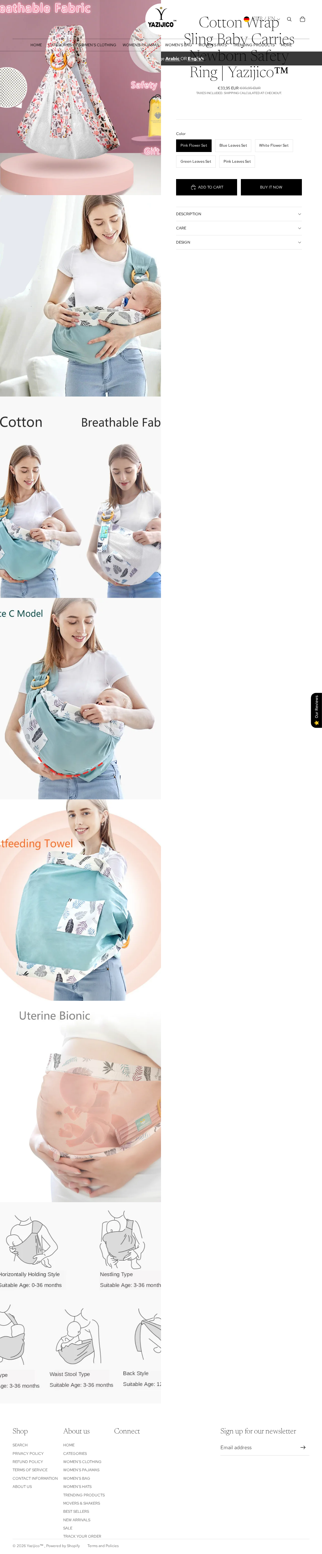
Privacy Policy (28, 1453)
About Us (22, 1486)
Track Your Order (82, 1536)
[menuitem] (286, 45)
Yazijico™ (35, 1545)
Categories (75, 1453)
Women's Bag (76, 1478)
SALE (67, 1528)
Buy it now (271, 187)
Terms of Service (30, 1469)
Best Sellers (76, 1511)
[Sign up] (303, 1447)
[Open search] (289, 19)
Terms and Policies (103, 1545)
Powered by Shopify (63, 1545)
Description (188, 214)
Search (20, 1445)
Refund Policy (28, 1461)
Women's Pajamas (81, 1469)
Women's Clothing (82, 1461)
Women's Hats (77, 1486)
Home (69, 1445)
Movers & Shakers (81, 1503)
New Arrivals (76, 1520)
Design (183, 242)
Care (181, 228)
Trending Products (84, 1495)
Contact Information (35, 1478)
